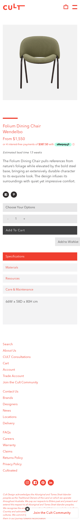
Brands (8, 398)
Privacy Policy (12, 464)
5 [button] (69, 118)
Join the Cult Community (20, 382)
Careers (8, 438)
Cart (6, 363)
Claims (7, 451)
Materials (12, 267)
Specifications (15, 256)
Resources (13, 278)
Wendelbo (13, 132)
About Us (9, 350)
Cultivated (10, 470)
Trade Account (13, 376)
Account (9, 369)
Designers (10, 404)
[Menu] (74, 7)
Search (8, 344)
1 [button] (10, 118)
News (7, 410)
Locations (10, 417)
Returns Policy (13, 458)
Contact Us (10, 391)
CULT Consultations (17, 357)
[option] (40, 62)
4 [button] (54, 118)
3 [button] (40, 118)
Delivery (9, 423)
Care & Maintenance (19, 289)
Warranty (9, 445)
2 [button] (25, 118)
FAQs (7, 432)
